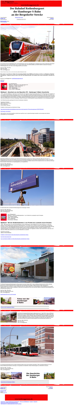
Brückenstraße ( (3, 21)
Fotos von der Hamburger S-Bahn (7, 307)
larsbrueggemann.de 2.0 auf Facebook (8, 294)
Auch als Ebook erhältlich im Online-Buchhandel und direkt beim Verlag (15, 238)
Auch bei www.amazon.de (6, 236)
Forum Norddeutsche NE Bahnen (12, 401)
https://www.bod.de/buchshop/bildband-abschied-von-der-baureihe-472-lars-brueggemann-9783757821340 (22, 109)
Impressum (3, 401)
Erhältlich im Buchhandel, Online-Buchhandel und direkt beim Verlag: (14, 234)
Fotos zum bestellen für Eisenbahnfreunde (9, 402)
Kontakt (31, 401)
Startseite (35, 401)
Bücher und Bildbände (24, 401)
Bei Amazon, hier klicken (6, 111)
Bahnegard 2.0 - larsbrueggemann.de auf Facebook (11, 403)
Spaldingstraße (5, 392)
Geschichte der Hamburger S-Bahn (8, 381)
